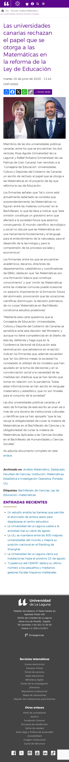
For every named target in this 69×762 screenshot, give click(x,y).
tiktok (54, 752)
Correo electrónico (35, 664)
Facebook (14, 752)
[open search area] (38, 4)
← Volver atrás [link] (42, 92)
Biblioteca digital (34, 680)
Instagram (30, 752)
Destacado (58, 469)
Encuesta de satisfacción (34, 724)
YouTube (38, 752)
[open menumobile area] (43, 4)
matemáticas (27, 495)
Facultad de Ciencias (16, 474)
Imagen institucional (34, 740)
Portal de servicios (34, 672)
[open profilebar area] (26, 4)
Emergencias (36, 635)
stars (34, 647)
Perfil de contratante (34, 713)
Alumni (35, 716)
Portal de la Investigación (34, 683)
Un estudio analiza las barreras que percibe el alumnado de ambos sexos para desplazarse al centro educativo (36, 517)
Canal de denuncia (34, 743)
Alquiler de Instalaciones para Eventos (34, 699)
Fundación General (34, 720)
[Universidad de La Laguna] (20, 3)
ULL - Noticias (12, 11)
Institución (39, 474)
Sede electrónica (34, 676)
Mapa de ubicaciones (34, 695)
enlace (7, 455)
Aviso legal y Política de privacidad (34, 732)
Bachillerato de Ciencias (33, 490)
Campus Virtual (34, 668)
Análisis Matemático (29, 11)
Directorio (34, 687)
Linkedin (46, 752)
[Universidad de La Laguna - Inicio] (7, 3)
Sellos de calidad (34, 728)
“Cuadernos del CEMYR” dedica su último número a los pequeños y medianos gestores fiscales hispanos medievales (34, 568)
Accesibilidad (34, 736)
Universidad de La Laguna (34, 602)
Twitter (22, 752)
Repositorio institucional (34, 691)
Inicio (2, 11)
